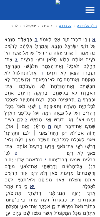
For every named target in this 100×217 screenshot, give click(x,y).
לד (16, 25)
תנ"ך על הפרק (87, 25)
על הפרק (65, 25)
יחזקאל (31, 25)
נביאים (49, 25)
